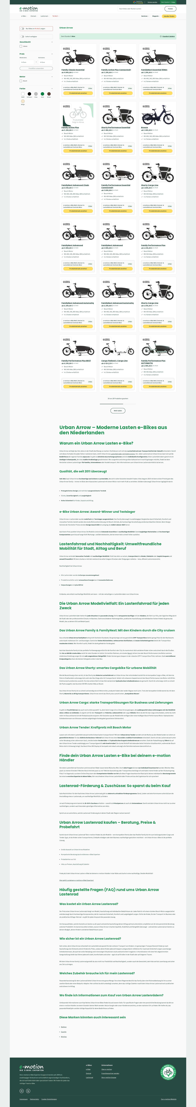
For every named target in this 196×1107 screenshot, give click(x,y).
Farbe (22, 88)
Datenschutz (34, 1099)
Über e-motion (106, 1069)
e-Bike (23, 16)
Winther (64, 1037)
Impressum (24, 1099)
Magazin (155, 16)
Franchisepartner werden (110, 1073)
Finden (170, 9)
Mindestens (23, 57)
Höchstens (41, 57)
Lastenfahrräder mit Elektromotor (123, 454)
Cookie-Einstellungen (49, 1099)
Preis (22, 54)
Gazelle (63, 1032)
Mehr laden (118, 411)
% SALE (55, 16)
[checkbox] (21, 46)
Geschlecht (25, 42)
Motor (22, 76)
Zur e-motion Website (168, 1099)
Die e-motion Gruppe (108, 1077)
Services (144, 16)
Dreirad (33, 16)
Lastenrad (44, 16)
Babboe (63, 1027)
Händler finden (169, 16)
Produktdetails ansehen (78, 93)
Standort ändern (168, 36)
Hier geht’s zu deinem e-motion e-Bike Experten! (76, 880)
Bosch (130, 653)
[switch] (22, 29)
